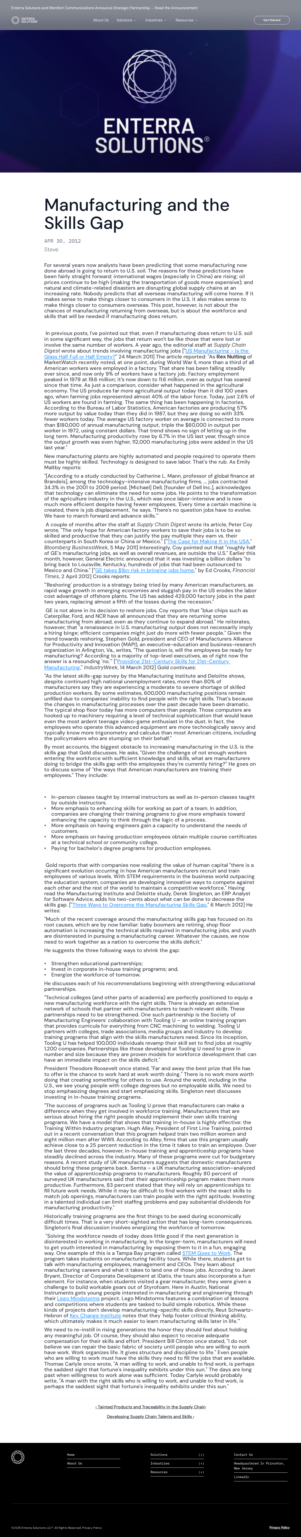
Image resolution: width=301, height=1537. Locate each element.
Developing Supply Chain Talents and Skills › (150, 1416)
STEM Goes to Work (206, 1253)
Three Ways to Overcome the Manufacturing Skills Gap (139, 904)
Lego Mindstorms (78, 1298)
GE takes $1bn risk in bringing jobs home (144, 570)
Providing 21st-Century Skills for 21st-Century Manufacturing (137, 664)
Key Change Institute (95, 1315)
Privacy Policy (279, 1527)
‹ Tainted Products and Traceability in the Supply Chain (150, 1407)
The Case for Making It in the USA (208, 541)
